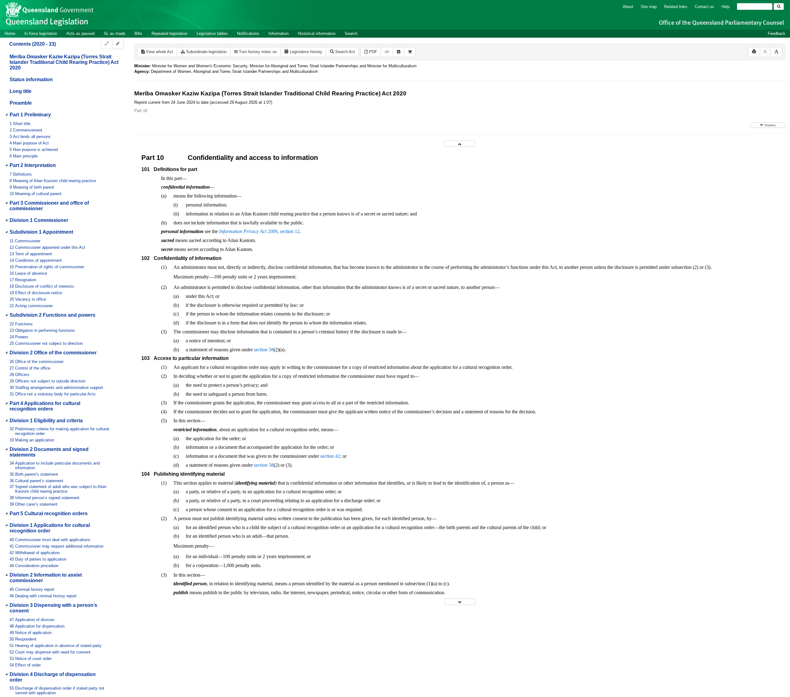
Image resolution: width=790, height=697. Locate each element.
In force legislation (40, 33)
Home (10, 33)
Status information (31, 79)
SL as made (114, 33)
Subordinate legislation (206, 51)
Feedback (776, 33)
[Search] (779, 6)
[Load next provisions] (459, 602)
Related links (675, 6)
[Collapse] (117, 44)
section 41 (330, 456)
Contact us (704, 6)
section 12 (290, 231)
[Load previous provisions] (459, 143)
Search (351, 33)
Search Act (344, 51)
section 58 (264, 349)
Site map (649, 6)
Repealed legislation (169, 33)
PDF (372, 51)
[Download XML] (387, 52)
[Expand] (106, 44)
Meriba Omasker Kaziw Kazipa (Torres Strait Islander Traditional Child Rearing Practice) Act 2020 (64, 62)
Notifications (248, 33)
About (628, 6)
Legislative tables (212, 33)
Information (278, 33)
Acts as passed (80, 33)
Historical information (316, 33)
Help (725, 6)
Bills (138, 33)
